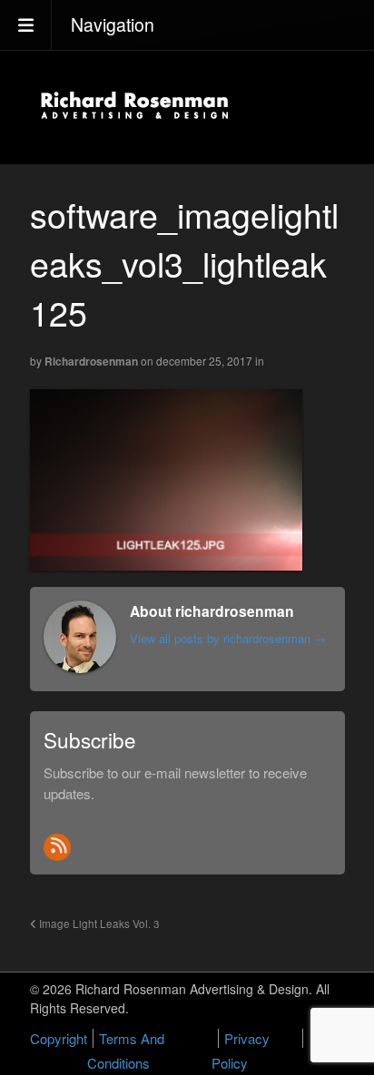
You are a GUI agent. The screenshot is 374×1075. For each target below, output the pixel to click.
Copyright (58, 1038)
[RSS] (57, 847)
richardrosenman (91, 361)
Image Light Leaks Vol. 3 (98, 923)
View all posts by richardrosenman (228, 638)
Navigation (112, 24)
